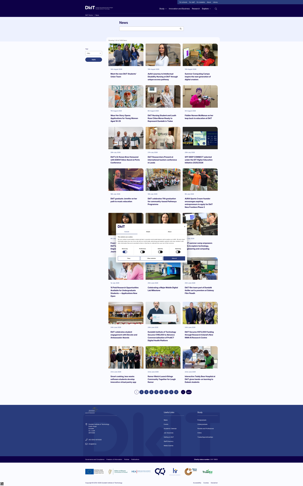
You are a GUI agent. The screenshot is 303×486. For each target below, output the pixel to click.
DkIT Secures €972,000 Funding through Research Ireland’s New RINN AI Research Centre (199, 335)
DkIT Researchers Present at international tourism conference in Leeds (162, 160)
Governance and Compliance (94, 459)
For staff (192, 2)
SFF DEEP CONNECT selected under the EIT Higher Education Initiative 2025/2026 (198, 160)
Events (166, 424)
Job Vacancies (168, 433)
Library (215, 2)
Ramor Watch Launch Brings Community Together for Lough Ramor (162, 379)
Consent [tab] (126, 231)
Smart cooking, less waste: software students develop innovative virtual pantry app (123, 379)
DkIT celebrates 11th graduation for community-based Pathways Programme (162, 201)
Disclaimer (214, 483)
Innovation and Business (179, 9)
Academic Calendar (170, 428)
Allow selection (151, 258)
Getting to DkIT (169, 437)
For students (201, 2)
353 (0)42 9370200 (95, 440)
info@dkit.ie (92, 444)
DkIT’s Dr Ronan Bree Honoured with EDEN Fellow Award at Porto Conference (125, 160)
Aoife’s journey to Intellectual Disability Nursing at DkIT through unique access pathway (163, 77)
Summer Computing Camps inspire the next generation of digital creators (198, 77)
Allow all (174, 258)
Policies (126, 459)
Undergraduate (202, 424)
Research (196, 9)
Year (86, 49)
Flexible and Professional (205, 428)
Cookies (206, 483)
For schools (183, 2)
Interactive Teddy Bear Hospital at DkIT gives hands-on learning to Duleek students (200, 379)
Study (161, 9)
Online (199, 433)
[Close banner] (184, 226)
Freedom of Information (114, 459)
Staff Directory (168, 441)
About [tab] (169, 231)
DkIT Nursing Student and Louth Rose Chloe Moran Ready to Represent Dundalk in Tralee (162, 118)
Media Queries (168, 445)
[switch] (142, 252)
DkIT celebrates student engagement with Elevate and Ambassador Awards (124, 335)
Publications (135, 459)
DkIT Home (89, 15)
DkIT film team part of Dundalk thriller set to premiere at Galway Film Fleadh (199, 290)
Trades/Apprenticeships (205, 437)
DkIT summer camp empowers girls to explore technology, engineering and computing (198, 246)
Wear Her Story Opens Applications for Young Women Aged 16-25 (124, 118)
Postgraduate (201, 420)
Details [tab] (148, 231)
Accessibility (197, 483)
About (209, 2)
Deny (128, 258)
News (97, 15)
